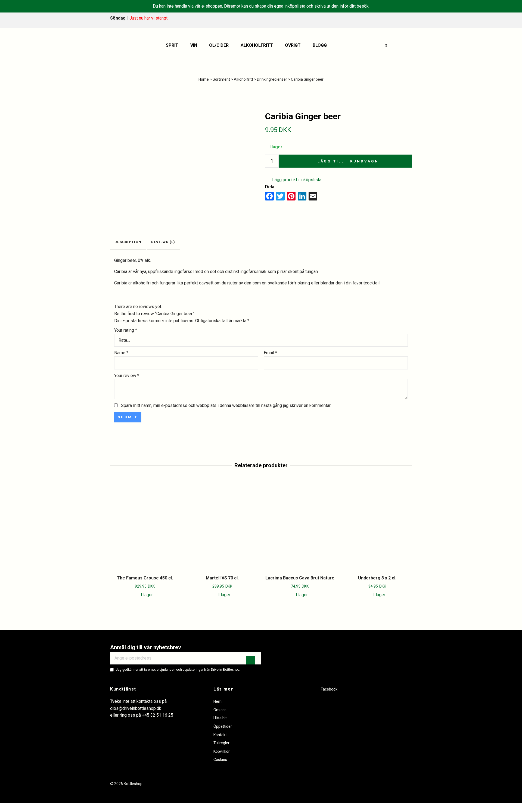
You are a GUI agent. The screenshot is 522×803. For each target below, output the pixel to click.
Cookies (220, 759)
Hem (217, 701)
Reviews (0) (163, 242)
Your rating (125, 330)
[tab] (128, 242)
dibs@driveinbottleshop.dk (135, 708)
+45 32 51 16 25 (157, 715)
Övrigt (293, 45)
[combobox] (261, 340)
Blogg (320, 45)
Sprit (172, 45)
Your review (126, 375)
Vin (193, 45)
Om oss (219, 710)
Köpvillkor (221, 751)
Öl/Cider (219, 45)
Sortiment (221, 79)
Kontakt (220, 735)
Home (203, 79)
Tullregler (221, 743)
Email (270, 352)
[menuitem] (174, 45)
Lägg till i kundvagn (348, 161)
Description (127, 242)
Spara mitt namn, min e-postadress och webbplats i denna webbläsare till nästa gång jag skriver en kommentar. (226, 405)
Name (121, 352)
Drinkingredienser (272, 79)
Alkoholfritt (257, 45)
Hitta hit (220, 718)
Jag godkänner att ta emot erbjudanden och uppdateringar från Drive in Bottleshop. (178, 670)
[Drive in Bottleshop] (123, 45)
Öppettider (222, 726)
